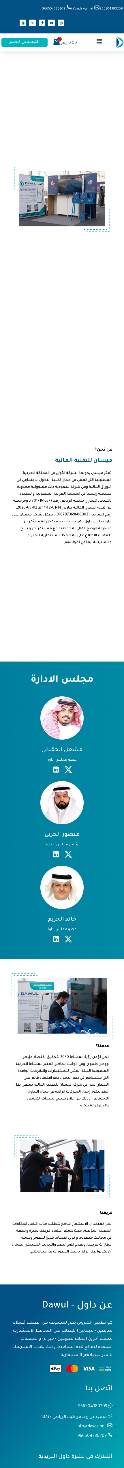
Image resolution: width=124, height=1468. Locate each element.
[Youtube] (51, 23)
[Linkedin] (23, 23)
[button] (99, 42)
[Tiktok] (42, 23)
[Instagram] (61, 23)
